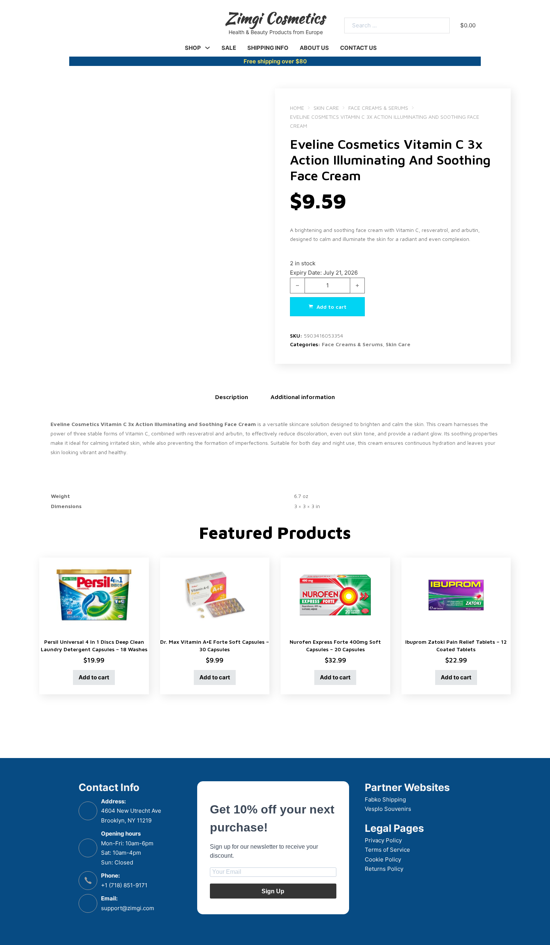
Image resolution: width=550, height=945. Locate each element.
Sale (228, 47)
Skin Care (326, 108)
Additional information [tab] (303, 396)
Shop (193, 47)
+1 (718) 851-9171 (124, 885)
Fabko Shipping (385, 799)
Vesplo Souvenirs (388, 808)
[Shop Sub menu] (207, 48)
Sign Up (273, 891)
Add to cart (94, 677)
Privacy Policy (383, 840)
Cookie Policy (383, 859)
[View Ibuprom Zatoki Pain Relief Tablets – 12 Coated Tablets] (456, 594)
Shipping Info (267, 47)
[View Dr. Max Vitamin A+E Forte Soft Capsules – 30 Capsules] (215, 594)
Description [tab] (231, 396)
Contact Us (358, 47)
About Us (314, 47)
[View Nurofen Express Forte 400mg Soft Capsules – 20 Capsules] (335, 594)
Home (297, 108)
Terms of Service (387, 849)
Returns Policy (384, 868)
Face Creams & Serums (378, 108)
